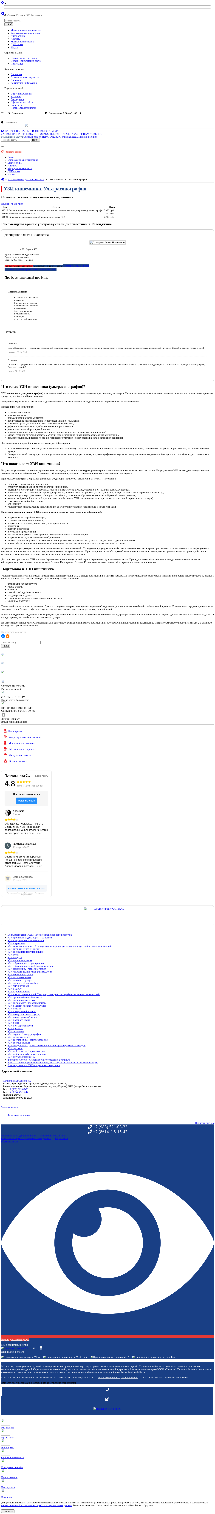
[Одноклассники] (7, 636)
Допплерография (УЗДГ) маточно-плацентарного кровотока (40, 934)
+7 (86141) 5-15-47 (18, 1092)
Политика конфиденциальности (18, 1135)
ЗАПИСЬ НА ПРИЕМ (13, 686)
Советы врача (30, 136)
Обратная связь (9, 1141)
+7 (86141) (37, 119)
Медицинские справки (23, 41)
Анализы (15, 38)
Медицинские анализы (21, 743)
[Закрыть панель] (2, 13)
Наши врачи (15, 731)
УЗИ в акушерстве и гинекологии (26, 940)
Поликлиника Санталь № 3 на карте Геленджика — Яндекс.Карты (26, 894)
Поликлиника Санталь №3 (17, 1080)
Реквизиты (16, 105)
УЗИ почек (13, 1022)
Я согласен (8, 1511)
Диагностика (18, 36)
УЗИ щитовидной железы (21, 1057)
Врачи (11, 157)
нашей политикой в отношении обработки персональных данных (36, 1505)
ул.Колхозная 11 (33, 113)
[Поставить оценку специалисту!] (12, 249)
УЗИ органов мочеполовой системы (27, 1003)
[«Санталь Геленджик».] (2, 179)
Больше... (12, 174)
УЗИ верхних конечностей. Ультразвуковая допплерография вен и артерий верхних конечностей (60, 946)
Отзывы (54, 136)
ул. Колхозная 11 (28, 122)
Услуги (14, 47)
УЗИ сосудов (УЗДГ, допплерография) (28, 1039)
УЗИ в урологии (16, 943)
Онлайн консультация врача (26, 60)
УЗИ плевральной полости (22, 1011)
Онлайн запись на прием (24, 58)
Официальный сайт (92, 113)
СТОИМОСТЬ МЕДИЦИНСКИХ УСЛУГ (59, 134)
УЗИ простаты (15, 1028)
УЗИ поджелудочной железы (23, 1017)
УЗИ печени (14, 1008)
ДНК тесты (17, 44)
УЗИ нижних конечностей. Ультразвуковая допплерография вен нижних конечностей (54, 994)
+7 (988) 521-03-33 (18, 1089)
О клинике (16, 74)
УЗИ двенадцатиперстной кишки (25, 951)
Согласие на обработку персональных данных (26, 1138)
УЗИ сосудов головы (19, 1042)
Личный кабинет (88, 136)
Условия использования (52, 1135)
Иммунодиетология (20, 755)
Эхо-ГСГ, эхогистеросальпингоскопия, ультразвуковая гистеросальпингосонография (53, 1062)
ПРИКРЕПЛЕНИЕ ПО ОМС (17, 708)
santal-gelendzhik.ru (135, 1372)
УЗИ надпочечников (19, 991)
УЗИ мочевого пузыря (19, 980)
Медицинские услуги (12, 137)
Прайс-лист (17, 63)
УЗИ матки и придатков (20, 974)
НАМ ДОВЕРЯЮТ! (94, 134)
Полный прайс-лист (12, 203)
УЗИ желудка (15, 957)
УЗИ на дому (15, 988)
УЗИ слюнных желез (19, 1037)
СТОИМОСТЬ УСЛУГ (13, 697)
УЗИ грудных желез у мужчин (24, 949)
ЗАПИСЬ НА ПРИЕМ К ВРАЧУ (18, 134)
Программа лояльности (23, 107)
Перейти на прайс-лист (44, 269)
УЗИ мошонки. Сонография (23, 983)
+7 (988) (14, 119)
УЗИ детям (13, 954)
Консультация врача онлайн (19, 266)
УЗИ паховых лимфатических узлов (27, 1005)
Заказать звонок (14, 125)
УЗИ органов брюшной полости (25, 997)
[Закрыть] (14, 3)
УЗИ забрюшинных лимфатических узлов (30, 966)
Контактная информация (24, 83)
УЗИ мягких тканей (18, 986)
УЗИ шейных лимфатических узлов (27, 1054)
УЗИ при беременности (20, 1025)
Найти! (9, 24)
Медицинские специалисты (26, 30)
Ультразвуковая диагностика (26, 33)
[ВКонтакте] (3, 636)
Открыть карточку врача (18, 269)
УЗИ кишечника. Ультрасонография (27, 968)
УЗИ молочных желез (19, 977)
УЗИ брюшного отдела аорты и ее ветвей (30, 937)
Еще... (74, 136)
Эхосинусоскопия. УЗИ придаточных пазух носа (34, 1065)
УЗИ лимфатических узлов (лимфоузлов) (30, 971)
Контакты (44, 136)
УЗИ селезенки (16, 1031)
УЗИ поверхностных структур (24, 1014)
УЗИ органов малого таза (21, 1000)
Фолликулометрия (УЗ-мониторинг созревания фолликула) (39, 1059)
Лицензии (16, 80)
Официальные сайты (22, 102)
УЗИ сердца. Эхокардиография (24, 1034)
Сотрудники (17, 99)
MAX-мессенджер (56, 125)
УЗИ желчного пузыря (20, 960)
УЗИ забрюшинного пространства (26, 963)
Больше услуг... (18, 761)
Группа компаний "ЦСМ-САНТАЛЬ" (118, 1377)
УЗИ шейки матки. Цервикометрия (26, 1051)
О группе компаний (21, 93)
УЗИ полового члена (19, 1020)
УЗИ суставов (15, 1048)
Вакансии (16, 96)
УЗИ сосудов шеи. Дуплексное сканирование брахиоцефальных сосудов (46, 1045)
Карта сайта (61, 1138)
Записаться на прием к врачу (48, 266)
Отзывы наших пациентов (25, 77)
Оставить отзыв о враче (76, 265)
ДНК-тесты (14, 171)
